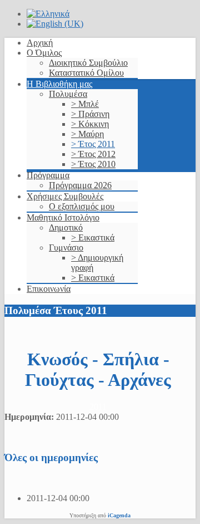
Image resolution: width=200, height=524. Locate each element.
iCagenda (119, 515)
